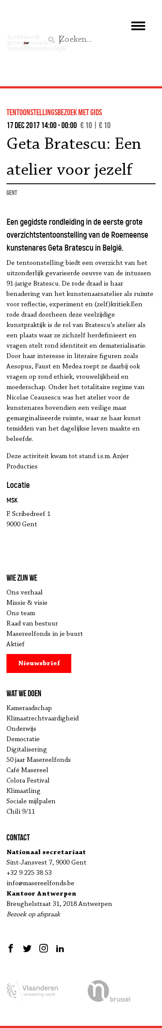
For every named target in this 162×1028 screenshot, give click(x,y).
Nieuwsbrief (39, 663)
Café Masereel (27, 770)
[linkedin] (60, 948)
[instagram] (43, 948)
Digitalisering (26, 749)
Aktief (15, 644)
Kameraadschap (29, 708)
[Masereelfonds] (26, 39)
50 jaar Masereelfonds (38, 760)
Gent (11, 192)
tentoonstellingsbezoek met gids (54, 112)
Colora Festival (28, 780)
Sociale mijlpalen (31, 801)
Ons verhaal (24, 592)
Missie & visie (27, 603)
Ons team (20, 613)
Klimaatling (23, 791)
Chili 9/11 (20, 811)
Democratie (23, 739)
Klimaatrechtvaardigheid (42, 718)
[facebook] (11, 948)
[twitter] (27, 948)
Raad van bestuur (32, 623)
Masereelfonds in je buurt (44, 634)
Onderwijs (21, 729)
